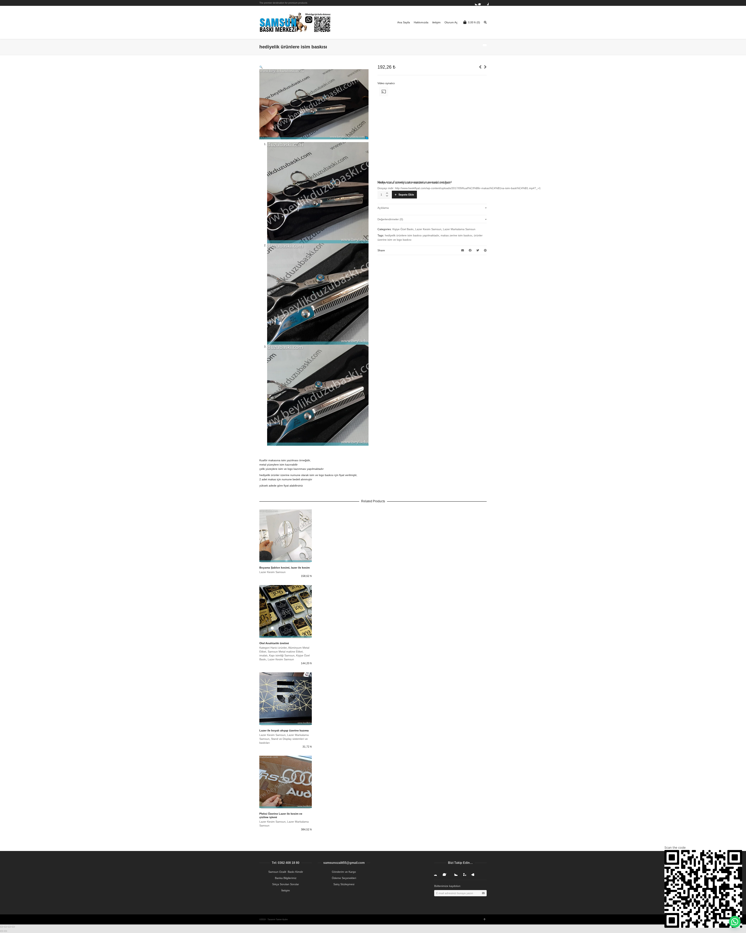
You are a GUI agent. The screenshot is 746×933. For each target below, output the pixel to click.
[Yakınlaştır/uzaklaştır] (13, 926)
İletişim (285, 890)
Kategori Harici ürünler (273, 647)
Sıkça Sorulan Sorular (285, 884)
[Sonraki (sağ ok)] (5, 931)
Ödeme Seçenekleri (344, 878)
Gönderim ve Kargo (344, 871)
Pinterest (463, 873)
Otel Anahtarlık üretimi (274, 643)
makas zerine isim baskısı (456, 235)
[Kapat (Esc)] (1, 926)
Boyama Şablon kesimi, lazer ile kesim (284, 567)
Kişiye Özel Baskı (403, 229)
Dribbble (486, 3)
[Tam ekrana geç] (9, 926)
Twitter (475, 3)
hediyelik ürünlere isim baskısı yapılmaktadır (412, 235)
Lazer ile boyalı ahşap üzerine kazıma (284, 730)
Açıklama (383, 207)
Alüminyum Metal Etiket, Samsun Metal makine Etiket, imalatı (284, 651)
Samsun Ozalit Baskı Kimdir (285, 871)
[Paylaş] (5, 926)
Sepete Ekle (406, 194)
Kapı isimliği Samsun (282, 655)
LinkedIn (471, 873)
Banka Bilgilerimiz (285, 878)
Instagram (437, 873)
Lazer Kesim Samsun (428, 229)
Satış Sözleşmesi (343, 884)
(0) (474, 22)
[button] (735, 922)
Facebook (480, 3)
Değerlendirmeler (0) (390, 219)
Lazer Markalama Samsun (459, 229)
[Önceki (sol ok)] (1, 931)
